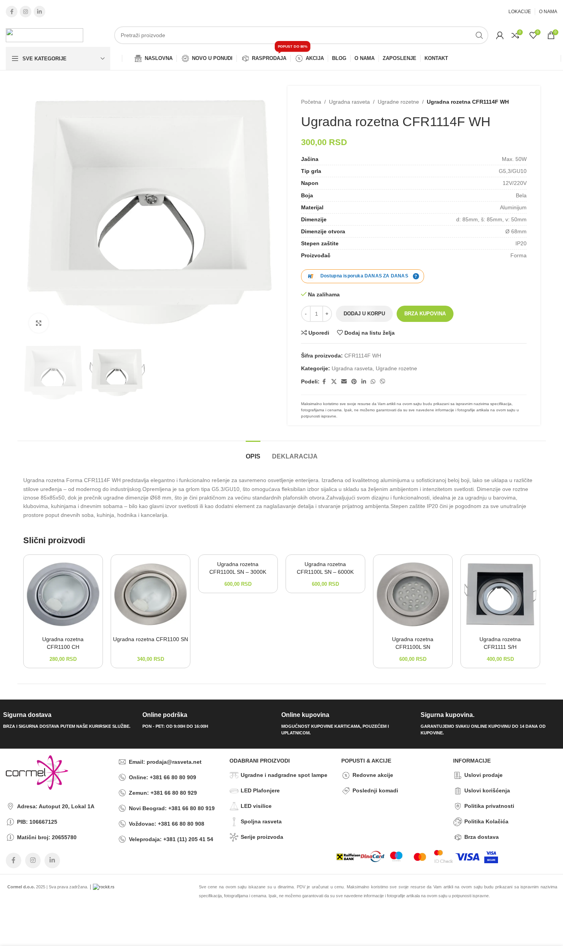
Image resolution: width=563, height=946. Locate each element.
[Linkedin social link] (39, 11)
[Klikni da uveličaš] (38, 323)
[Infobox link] (70, 720)
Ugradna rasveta (349, 102)
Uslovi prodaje (483, 775)
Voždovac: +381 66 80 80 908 (166, 824)
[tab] (253, 452)
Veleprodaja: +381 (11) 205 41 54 (171, 839)
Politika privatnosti (489, 806)
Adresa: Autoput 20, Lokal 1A (55, 806)
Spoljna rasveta (261, 821)
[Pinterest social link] (354, 381)
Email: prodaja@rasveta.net (165, 762)
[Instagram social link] (25, 11)
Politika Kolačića (486, 821)
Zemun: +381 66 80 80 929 (163, 793)
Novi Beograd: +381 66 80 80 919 (172, 808)
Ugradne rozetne (398, 102)
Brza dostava (481, 837)
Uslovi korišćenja (487, 790)
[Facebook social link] (11, 11)
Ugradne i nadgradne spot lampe (284, 775)
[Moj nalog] (500, 35)
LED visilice (256, 806)
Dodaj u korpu (364, 313)
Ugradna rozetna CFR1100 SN (150, 639)
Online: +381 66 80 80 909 (162, 777)
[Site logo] (44, 35)
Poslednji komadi (375, 790)
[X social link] (334, 381)
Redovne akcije (373, 775)
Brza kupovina (425, 313)
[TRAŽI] (479, 35)
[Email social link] (344, 381)
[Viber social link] (383, 381)
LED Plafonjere (260, 790)
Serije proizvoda (262, 837)
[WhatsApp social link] (373, 381)
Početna (311, 102)
